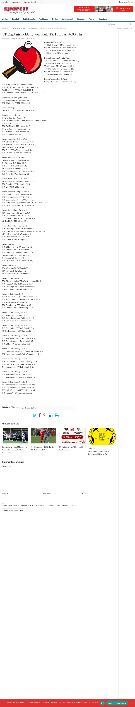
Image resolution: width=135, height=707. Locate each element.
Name (5, 494)
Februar (23, 28)
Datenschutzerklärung (31, 2)
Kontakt (5, 2)
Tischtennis (43, 19)
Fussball (15, 19)
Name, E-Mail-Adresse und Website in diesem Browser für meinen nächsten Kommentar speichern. (40, 506)
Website (84, 494)
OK (102, 703)
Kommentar (7, 466)
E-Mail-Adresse (48, 494)
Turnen (92, 19)
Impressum (16, 2)
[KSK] (103, 11)
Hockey (55, 19)
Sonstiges (103, 19)
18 (29, 28)
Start (6, 19)
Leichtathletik (67, 19)
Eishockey (81, 19)
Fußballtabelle (29, 19)
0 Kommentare (30, 38)
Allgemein (14, 407)
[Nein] (131, 703)
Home (13, 28)
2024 (18, 28)
